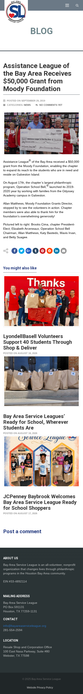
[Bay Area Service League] (16, 11)
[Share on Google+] (28, 251)
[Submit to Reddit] (43, 251)
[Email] (57, 251)
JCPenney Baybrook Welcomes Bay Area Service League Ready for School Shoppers (40, 502)
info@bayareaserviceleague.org (24, 625)
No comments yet (50, 105)
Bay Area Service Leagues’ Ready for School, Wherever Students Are (35, 422)
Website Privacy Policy (40, 687)
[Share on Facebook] (14, 251)
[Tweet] (21, 251)
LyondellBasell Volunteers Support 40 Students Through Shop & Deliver (37, 342)
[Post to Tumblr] (36, 251)
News (27, 105)
